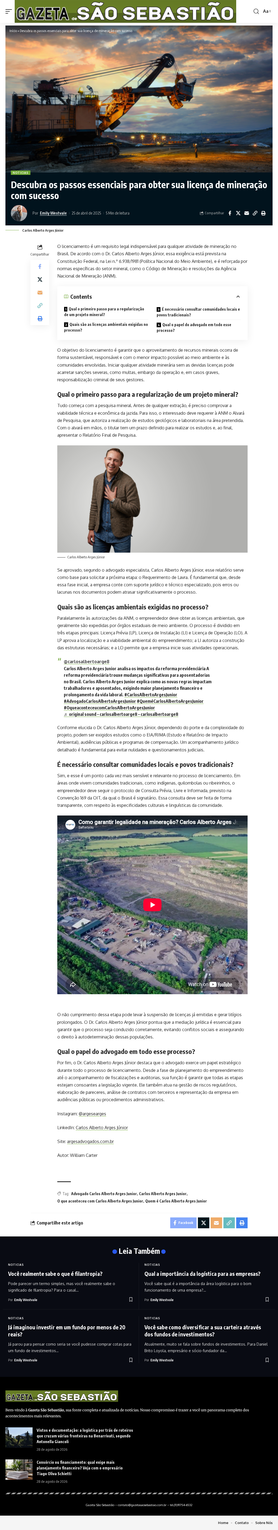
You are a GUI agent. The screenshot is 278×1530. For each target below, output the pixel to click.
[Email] (246, 213)
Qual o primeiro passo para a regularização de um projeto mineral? (104, 312)
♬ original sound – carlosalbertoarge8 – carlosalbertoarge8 (121, 714)
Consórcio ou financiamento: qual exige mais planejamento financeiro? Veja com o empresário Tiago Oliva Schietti (80, 1468)
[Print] (263, 213)
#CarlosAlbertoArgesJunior (150, 694)
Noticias (21, 172)
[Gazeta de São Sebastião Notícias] (125, 11)
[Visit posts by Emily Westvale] (20, 213)
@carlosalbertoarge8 (86, 661)
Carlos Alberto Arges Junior (163, 1193)
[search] (256, 11)
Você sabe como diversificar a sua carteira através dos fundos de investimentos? (202, 1330)
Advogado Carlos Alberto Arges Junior (104, 1193)
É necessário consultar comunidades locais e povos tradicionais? (198, 312)
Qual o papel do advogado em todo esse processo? (194, 327)
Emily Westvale (53, 212)
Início (13, 31)
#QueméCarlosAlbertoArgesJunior (170, 701)
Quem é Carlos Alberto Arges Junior (176, 1201)
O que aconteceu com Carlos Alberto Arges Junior (100, 1201)
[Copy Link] (255, 213)
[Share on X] (238, 213)
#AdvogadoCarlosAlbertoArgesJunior (100, 701)
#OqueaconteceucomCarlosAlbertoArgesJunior (109, 707)
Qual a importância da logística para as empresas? (202, 1273)
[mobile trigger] (10, 11)
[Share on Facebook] (229, 213)
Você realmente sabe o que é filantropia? (55, 1273)
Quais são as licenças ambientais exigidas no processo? (106, 327)
